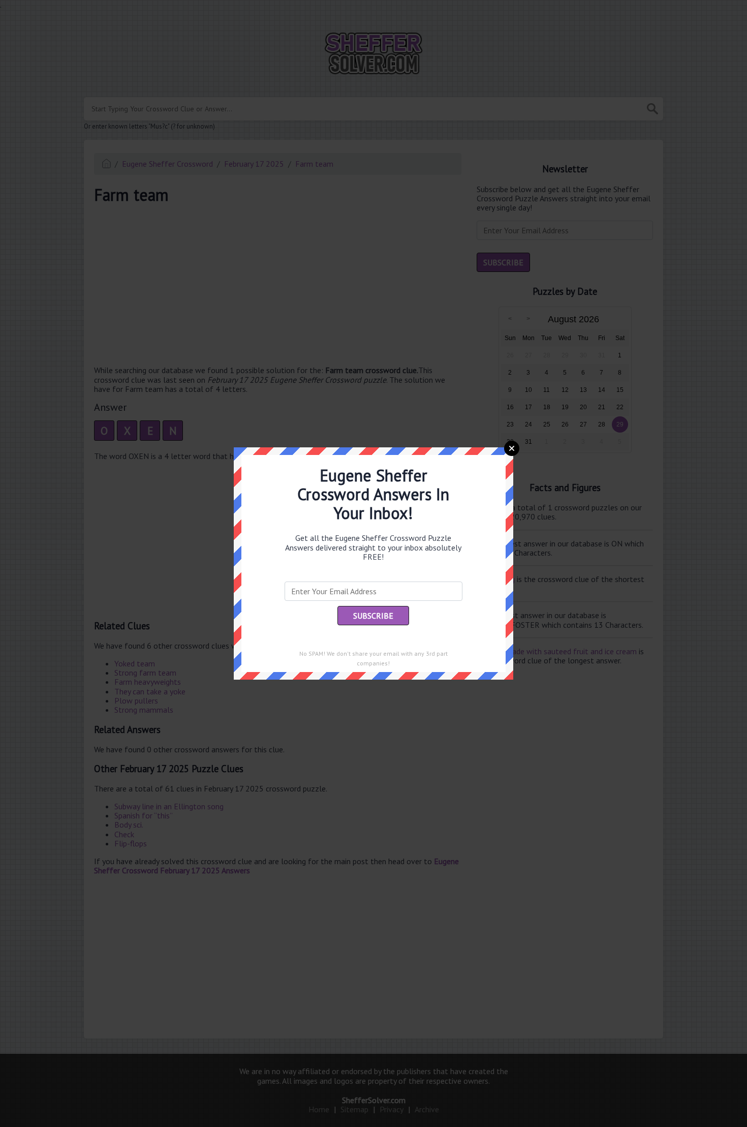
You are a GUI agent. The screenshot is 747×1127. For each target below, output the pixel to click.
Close (511, 448)
